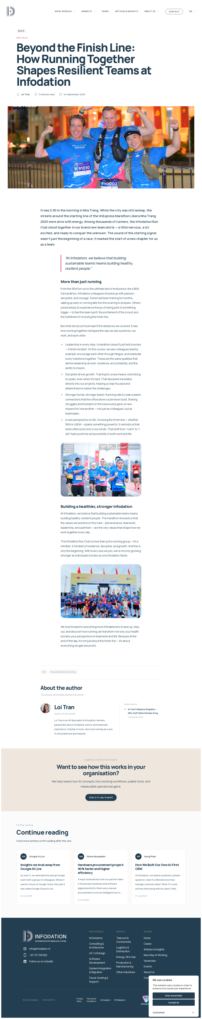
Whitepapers (119, 1000)
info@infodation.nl (39, 948)
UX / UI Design (97, 953)
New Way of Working (155, 955)
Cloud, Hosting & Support (98, 979)
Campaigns (105, 1000)
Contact (174, 11)
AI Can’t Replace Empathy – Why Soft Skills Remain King (143, 711)
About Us (150, 11)
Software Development (97, 960)
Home (147, 938)
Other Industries (125, 972)
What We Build (63, 11)
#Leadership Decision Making (63, 672)
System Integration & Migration (100, 970)
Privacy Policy (80, 1000)
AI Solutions (96, 938)
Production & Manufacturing (124, 964)
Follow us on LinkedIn (41, 961)
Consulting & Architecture (96, 945)
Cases (105, 11)
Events (148, 966)
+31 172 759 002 (38, 955)
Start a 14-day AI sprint (101, 797)
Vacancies (150, 960)
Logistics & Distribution (123, 949)
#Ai (43, 672)
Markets (87, 11)
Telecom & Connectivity (123, 940)
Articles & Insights (126, 11)
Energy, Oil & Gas (126, 957)
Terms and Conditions (91, 1000)
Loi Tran (25, 94)
